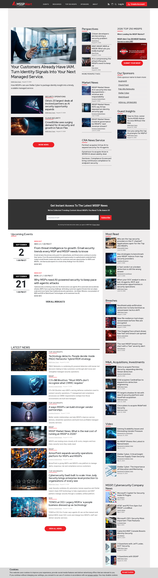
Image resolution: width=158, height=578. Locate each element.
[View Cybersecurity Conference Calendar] (112, 4)
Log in (121, 4)
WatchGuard (123, 97)
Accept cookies (127, 572)
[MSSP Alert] (22, 4)
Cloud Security (52, 118)
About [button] (95, 4)
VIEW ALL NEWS (55, 529)
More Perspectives (91, 74)
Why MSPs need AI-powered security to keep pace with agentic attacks (65, 281)
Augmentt (122, 81)
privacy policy (93, 575)
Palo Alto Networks (126, 89)
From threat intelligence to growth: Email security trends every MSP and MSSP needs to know (64, 249)
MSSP (51, 376)
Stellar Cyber (123, 93)
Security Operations (55, 97)
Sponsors (85, 4)
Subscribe (105, 218)
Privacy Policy (96, 224)
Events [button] (46, 4)
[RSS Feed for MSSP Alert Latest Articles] (109, 4)
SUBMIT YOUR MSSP (132, 63)
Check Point (123, 85)
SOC (51, 498)
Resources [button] (57, 4)
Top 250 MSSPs (71, 4)
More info (38, 264)
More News (44, 145)
